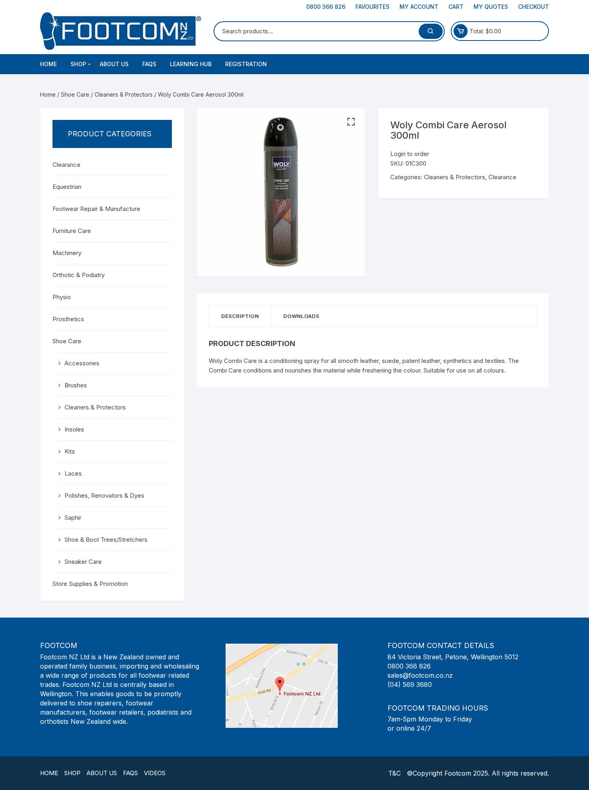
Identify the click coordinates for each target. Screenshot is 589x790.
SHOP (78, 64)
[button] (351, 122)
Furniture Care (71, 231)
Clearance (502, 177)
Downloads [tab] (301, 316)
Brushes (76, 385)
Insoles (74, 429)
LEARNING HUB (191, 64)
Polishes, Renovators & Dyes (104, 495)
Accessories (82, 363)
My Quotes (491, 6)
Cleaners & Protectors (124, 94)
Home (48, 64)
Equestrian (66, 186)
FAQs (149, 64)
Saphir (73, 517)
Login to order (409, 154)
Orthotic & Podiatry (78, 275)
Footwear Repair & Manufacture (96, 209)
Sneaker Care (83, 561)
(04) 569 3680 (409, 685)
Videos (154, 773)
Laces (73, 473)
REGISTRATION (246, 64)
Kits (70, 451)
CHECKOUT (533, 6)
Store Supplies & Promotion (90, 583)
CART (456, 6)
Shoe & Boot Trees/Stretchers (106, 539)
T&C (394, 773)
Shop (72, 773)
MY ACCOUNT (418, 6)
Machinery (66, 253)
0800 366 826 (325, 6)
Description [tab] (240, 316)
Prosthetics (68, 319)
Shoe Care (75, 94)
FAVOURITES (372, 6)
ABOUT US (114, 64)
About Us (102, 773)
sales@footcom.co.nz (420, 675)
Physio (61, 297)
